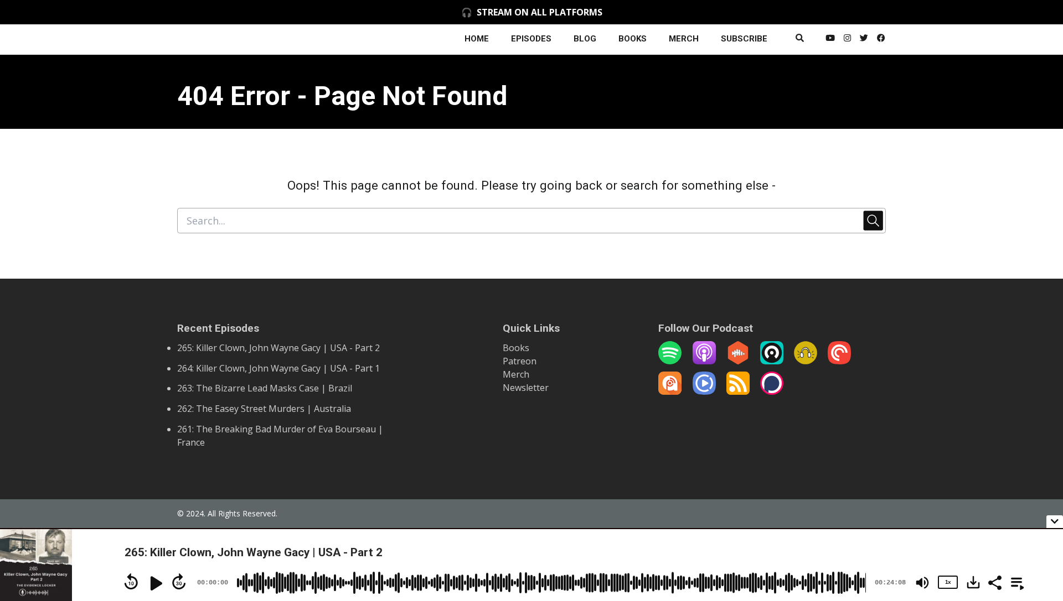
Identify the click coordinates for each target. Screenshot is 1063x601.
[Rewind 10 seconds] (131, 582)
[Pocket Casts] (839, 361)
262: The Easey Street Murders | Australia (264, 409)
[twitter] (864, 39)
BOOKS (632, 39)
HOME (477, 39)
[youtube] (830, 39)
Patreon (519, 361)
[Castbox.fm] (738, 361)
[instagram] (847, 39)
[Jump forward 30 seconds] (179, 582)
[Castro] (771, 361)
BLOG (585, 39)
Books (516, 348)
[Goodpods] (805, 361)
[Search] (799, 39)
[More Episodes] (1015, 581)
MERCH (684, 39)
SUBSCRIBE (744, 39)
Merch (516, 374)
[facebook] (879, 39)
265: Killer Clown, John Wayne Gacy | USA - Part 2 (278, 348)
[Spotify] (670, 361)
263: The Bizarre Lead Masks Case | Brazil (264, 388)
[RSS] (738, 391)
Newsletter (526, 387)
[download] (973, 582)
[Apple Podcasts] (704, 361)
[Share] (994, 581)
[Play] (155, 583)
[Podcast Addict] (670, 391)
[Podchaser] (771, 391)
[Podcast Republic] (704, 391)
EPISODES (531, 39)
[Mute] (922, 582)
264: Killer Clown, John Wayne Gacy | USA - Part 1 (278, 368)
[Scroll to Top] (1037, 477)
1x (948, 582)
